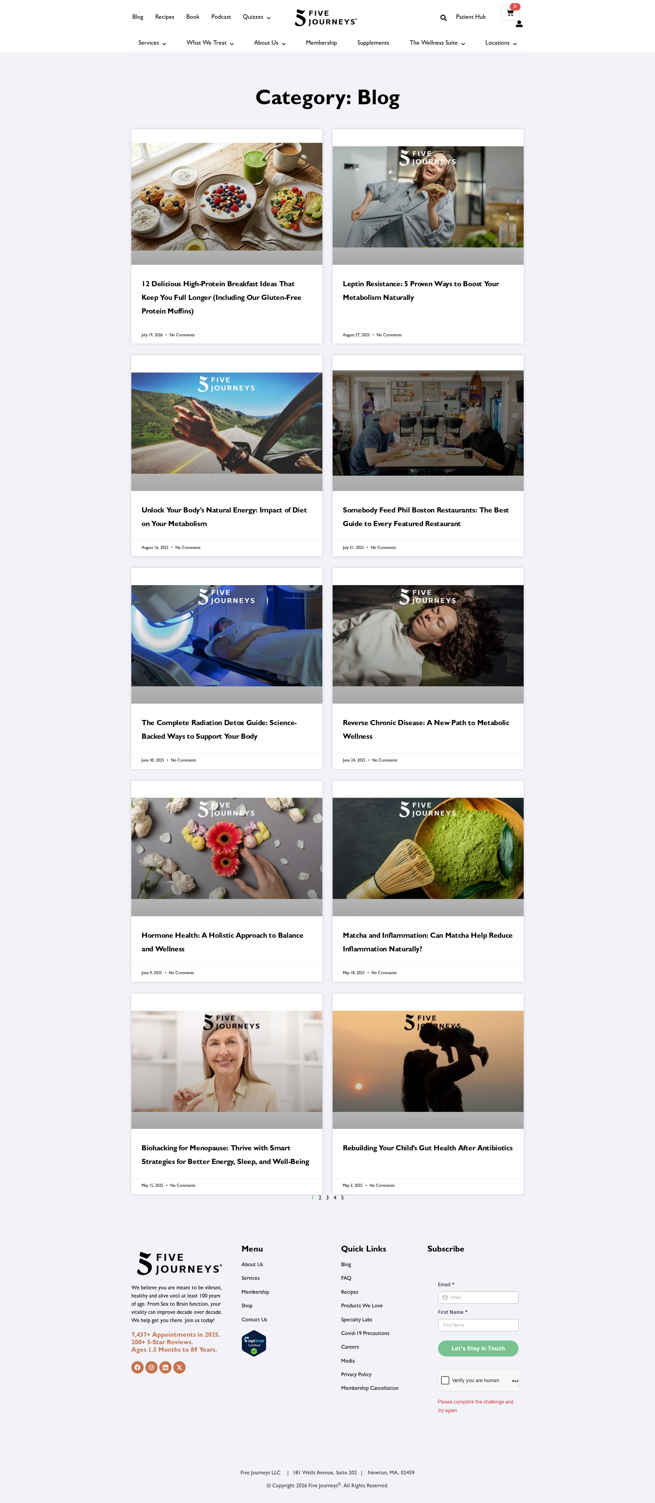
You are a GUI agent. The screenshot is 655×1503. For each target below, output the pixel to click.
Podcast (221, 18)
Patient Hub (471, 18)
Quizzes (253, 18)
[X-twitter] (179, 1367)
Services (149, 44)
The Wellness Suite (434, 44)
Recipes (164, 18)
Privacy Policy (356, 1375)
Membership (321, 44)
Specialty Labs (356, 1320)
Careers (350, 1347)
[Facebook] (137, 1367)
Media (348, 1361)
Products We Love (362, 1306)
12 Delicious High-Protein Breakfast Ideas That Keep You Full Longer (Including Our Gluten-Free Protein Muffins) (222, 298)
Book (193, 18)
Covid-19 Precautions (365, 1334)
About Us (266, 44)
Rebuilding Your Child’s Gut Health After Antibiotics (427, 1149)
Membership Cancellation (369, 1389)
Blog (137, 18)
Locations (497, 44)
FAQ (346, 1279)
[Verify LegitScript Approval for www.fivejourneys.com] (254, 1356)
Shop (247, 1306)
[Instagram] (151, 1367)
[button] (443, 18)
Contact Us (254, 1320)
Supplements (373, 44)
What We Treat (207, 44)
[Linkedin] (165, 1367)
